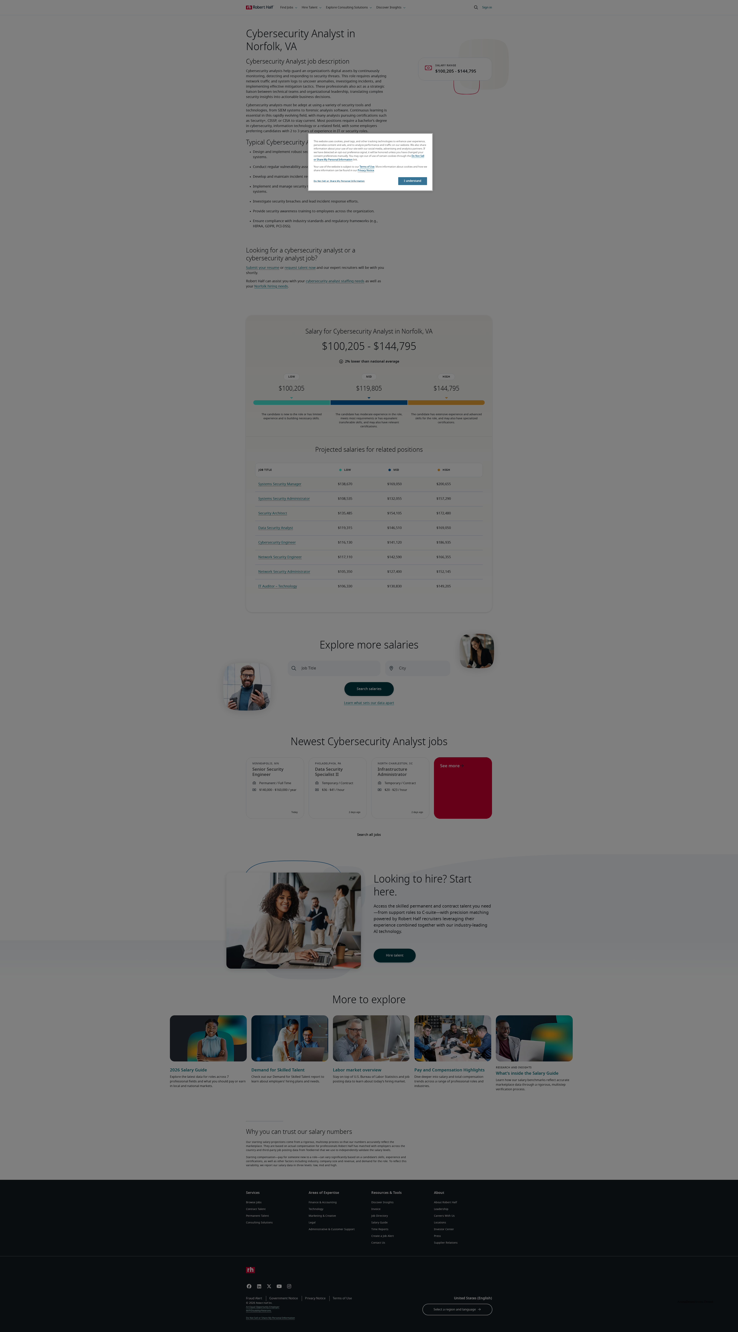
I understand (412, 181)
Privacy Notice (366, 170)
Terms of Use (367, 167)
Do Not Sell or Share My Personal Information (339, 181)
